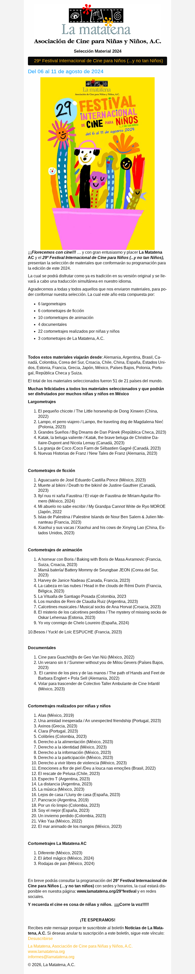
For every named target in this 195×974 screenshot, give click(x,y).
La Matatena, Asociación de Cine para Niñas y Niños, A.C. (80, 946)
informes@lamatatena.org (51, 957)
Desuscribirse (40, 938)
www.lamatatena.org (46, 951)
